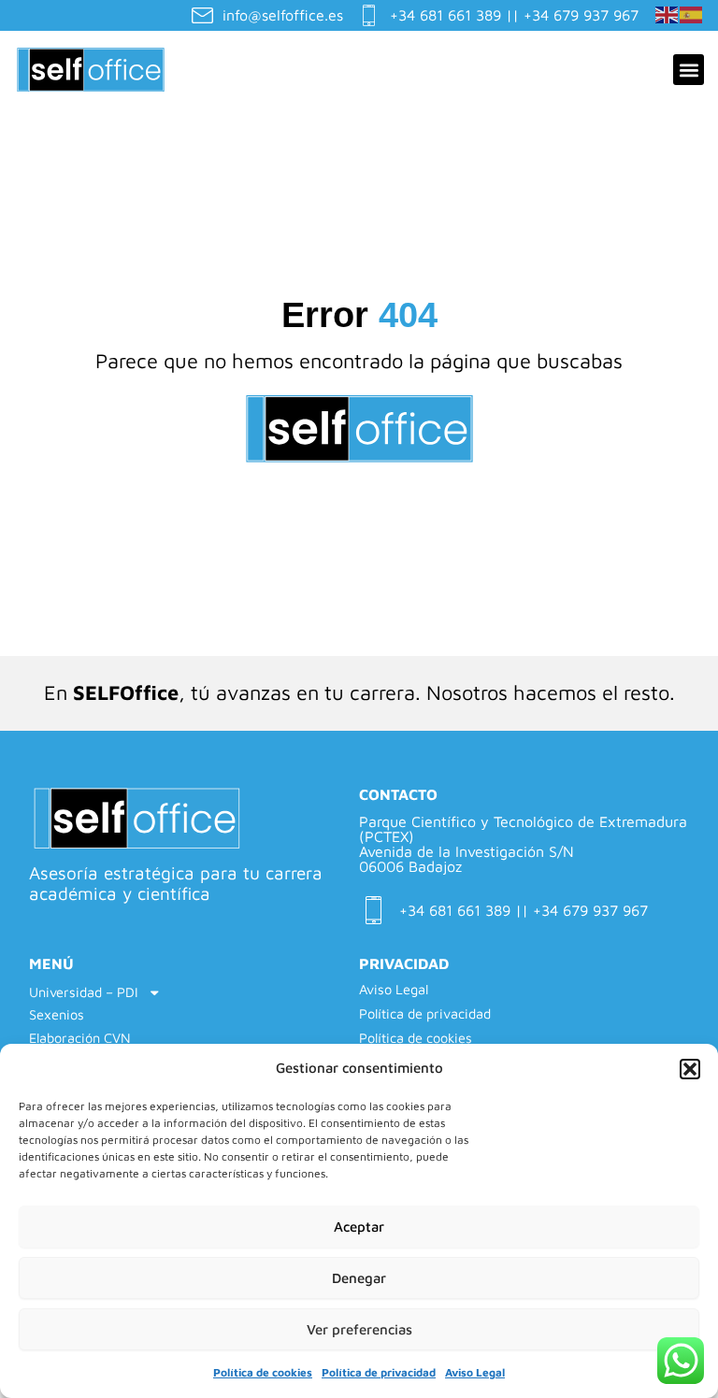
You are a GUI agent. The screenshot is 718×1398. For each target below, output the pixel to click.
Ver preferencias (359, 1329)
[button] (690, 1069)
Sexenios (56, 1014)
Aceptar (359, 1226)
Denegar (359, 1278)
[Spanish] (692, 13)
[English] (667, 13)
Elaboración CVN (80, 1038)
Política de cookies (262, 1372)
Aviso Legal (475, 1372)
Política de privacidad (379, 1372)
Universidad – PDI (83, 992)
